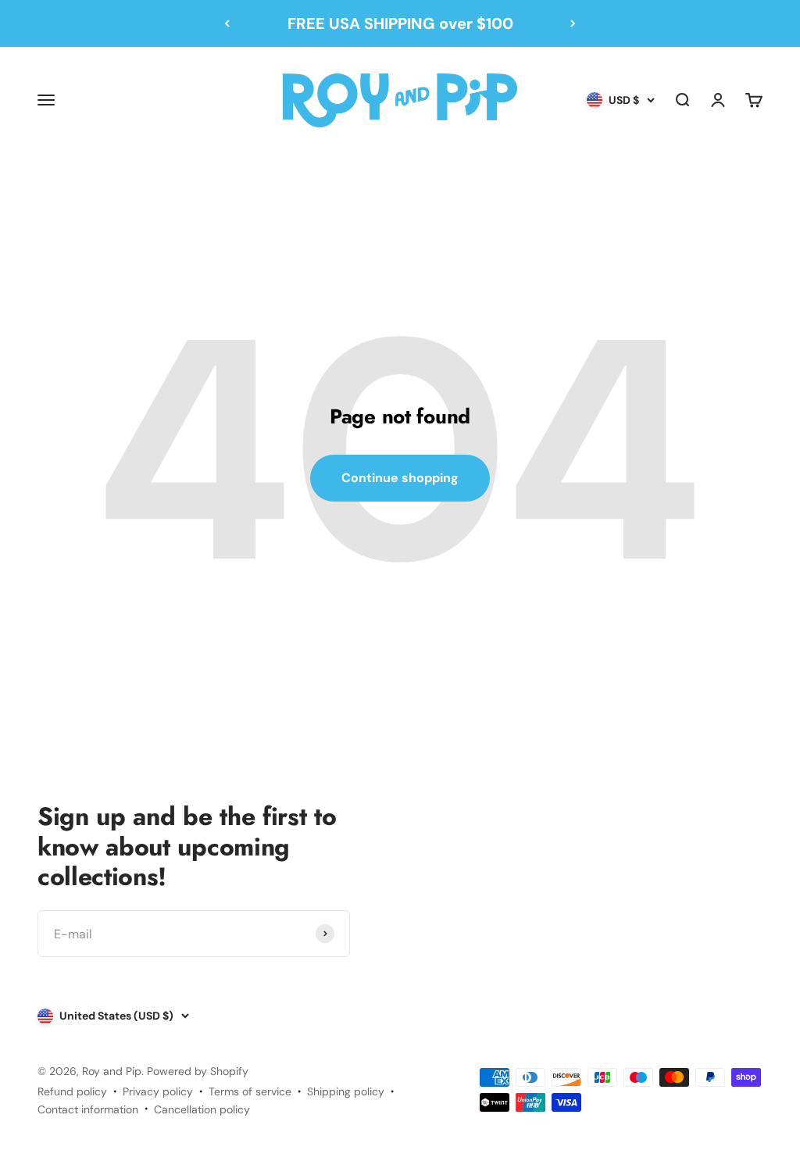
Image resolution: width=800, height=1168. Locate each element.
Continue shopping (400, 478)
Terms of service (250, 1091)
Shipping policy (345, 1091)
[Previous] (227, 23)
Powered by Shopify (197, 1071)
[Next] (573, 23)
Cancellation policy (202, 1109)
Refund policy (72, 1091)
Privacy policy (158, 1091)
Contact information (88, 1109)
